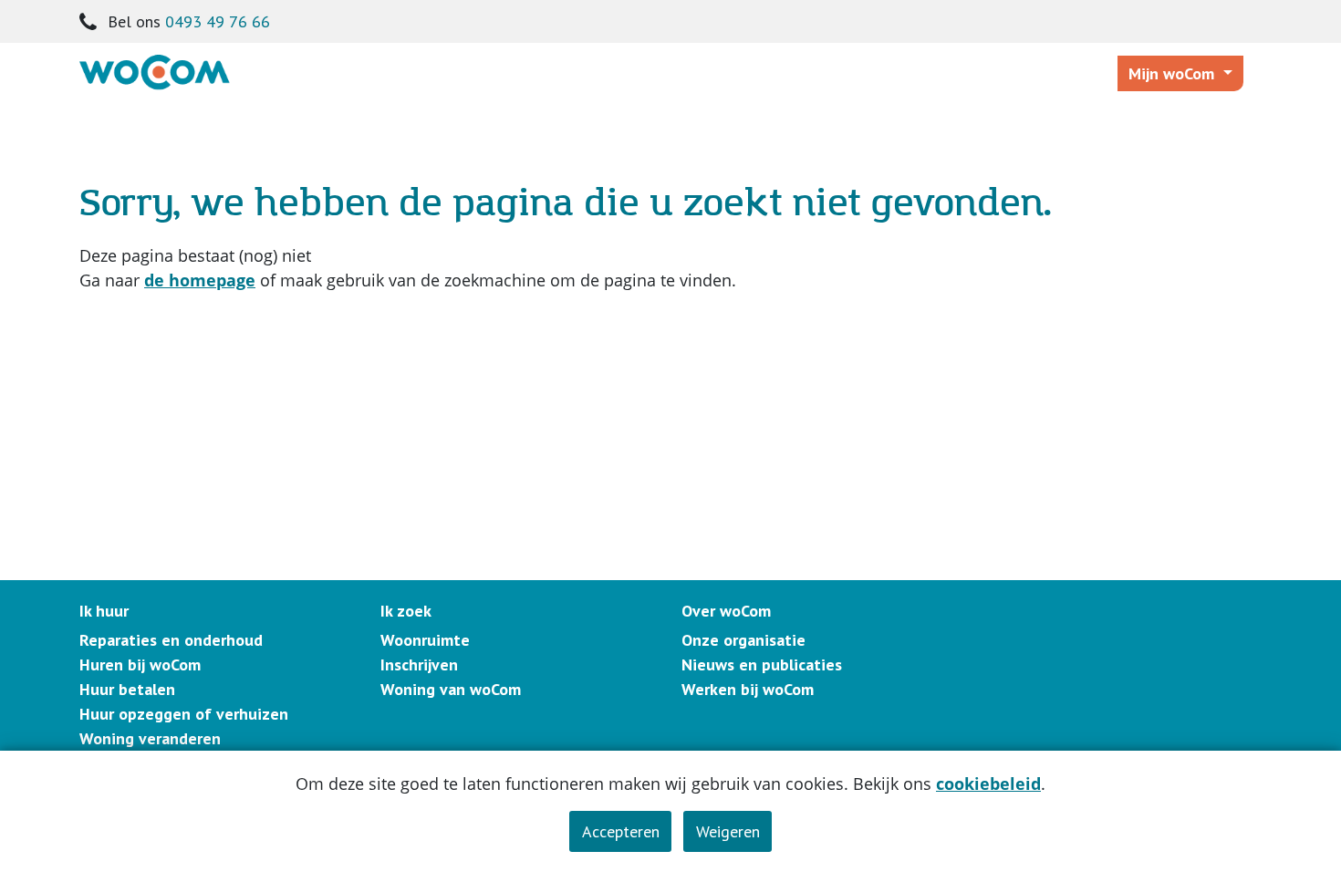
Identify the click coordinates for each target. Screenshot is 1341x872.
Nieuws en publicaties (761, 664)
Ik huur (104, 610)
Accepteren (621, 831)
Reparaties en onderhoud (171, 639)
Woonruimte (425, 639)
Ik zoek (405, 610)
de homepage (199, 280)
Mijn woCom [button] (1173, 73)
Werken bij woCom (747, 689)
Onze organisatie (743, 639)
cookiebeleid (988, 783)
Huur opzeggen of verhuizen (183, 713)
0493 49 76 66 (217, 21)
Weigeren (728, 831)
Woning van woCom (450, 689)
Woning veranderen (150, 738)
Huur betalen (127, 689)
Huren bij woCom (140, 664)
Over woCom (726, 610)
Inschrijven (419, 664)
